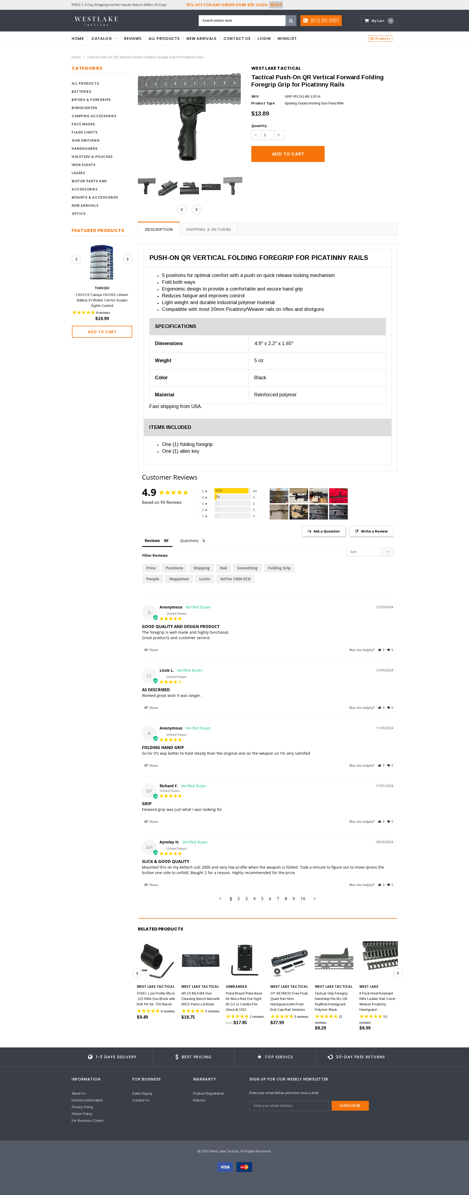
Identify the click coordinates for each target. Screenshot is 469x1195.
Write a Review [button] (374, 531)
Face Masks (83, 124)
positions (174, 568)
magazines (179, 578)
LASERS (78, 173)
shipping (202, 568)
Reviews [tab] (152, 540)
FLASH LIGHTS (84, 132)
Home (76, 57)
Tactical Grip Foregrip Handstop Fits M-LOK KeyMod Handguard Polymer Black (331, 1002)
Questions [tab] (189, 540)
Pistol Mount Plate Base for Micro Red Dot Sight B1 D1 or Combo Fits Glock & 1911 (244, 1002)
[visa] (225, 1167)
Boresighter (84, 108)
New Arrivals (85, 205)
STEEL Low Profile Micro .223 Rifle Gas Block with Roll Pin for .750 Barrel (156, 999)
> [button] (314, 898)
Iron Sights (84, 164)
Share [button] (153, 650)
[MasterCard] (244, 1167)
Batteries (81, 91)
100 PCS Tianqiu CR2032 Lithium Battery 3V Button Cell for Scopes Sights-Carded (102, 300)
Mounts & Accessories (95, 197)
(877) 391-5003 (324, 20)
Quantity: (259, 126)
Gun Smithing (86, 140)
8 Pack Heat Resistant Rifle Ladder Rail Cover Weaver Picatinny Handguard (377, 1002)
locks (204, 578)
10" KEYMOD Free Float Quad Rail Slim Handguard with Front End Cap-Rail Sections (289, 1002)
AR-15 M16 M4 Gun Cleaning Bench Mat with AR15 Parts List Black (200, 999)
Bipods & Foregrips (91, 99)
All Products (380, 38)
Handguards (85, 148)
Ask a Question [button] (326, 531)
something (247, 568)
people (152, 578)
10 (302, 898)
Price (151, 568)
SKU (255, 96)
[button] (381, 650)
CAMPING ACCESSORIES (94, 116)
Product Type (263, 103)
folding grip (279, 568)
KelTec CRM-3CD (235, 578)
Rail (223, 568)
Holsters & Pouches (92, 156)
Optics (79, 213)
